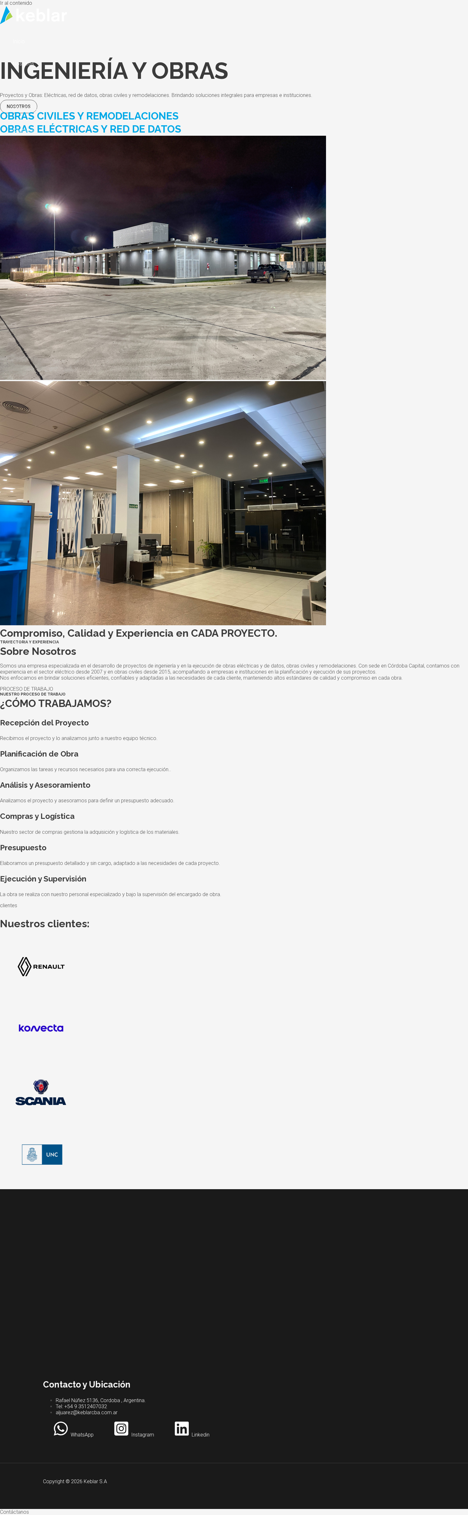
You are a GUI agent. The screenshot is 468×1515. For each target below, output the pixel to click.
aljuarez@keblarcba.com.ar (86, 1412)
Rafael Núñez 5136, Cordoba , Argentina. (101, 1400)
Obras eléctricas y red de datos (48, 108)
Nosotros (23, 64)
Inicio (19, 41)
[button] (234, 1512)
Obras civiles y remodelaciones (48, 86)
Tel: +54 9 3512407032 (81, 1406)
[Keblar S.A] (33, 22)
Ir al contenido (16, 3)
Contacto (23, 130)
